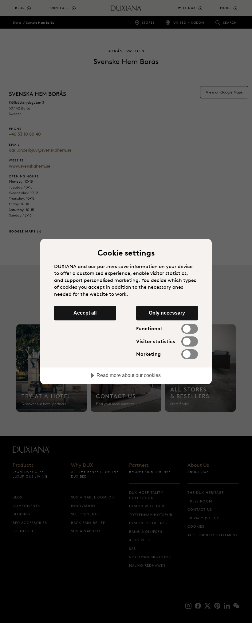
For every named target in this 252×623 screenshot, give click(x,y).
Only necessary (167, 312)
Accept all (84, 312)
